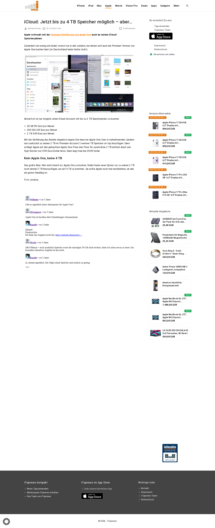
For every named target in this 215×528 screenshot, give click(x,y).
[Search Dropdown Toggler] (187, 6)
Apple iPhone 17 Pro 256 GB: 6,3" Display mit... (174, 176)
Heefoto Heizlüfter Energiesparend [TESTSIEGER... (172, 284)
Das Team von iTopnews (39, 496)
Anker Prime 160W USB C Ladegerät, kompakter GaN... (175, 268)
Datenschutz (160, 49)
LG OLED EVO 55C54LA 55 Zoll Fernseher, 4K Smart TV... (175, 332)
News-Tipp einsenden (37, 489)
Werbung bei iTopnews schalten (42, 492)
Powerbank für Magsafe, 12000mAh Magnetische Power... (174, 236)
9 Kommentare (129, 28)
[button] (6, 521)
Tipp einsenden (161, 26)
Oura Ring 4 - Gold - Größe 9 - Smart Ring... (174, 252)
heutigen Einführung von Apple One (71, 34)
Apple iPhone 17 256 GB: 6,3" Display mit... (174, 124)
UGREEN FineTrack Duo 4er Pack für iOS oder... (174, 220)
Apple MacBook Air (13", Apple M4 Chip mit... (174, 316)
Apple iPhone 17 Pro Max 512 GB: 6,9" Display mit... (175, 193)
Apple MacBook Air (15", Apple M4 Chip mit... (174, 300)
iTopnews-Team (162, 30)
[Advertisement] (171, 84)
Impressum (160, 45)
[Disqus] (79, 231)
